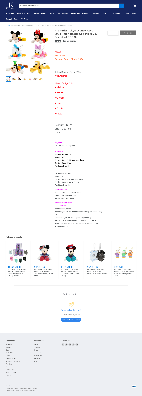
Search (8, 386)
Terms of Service (39, 353)
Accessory (10, 13)
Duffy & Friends (39, 13)
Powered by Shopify (30, 390)
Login (127, 13)
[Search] (121, 6)
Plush (104, 13)
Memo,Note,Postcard (79, 13)
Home (8, 25)
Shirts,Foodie (114, 13)
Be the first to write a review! (71, 320)
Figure (51, 13)
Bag (28, 13)
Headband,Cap (62, 13)
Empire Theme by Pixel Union (14, 390)
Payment (37, 347)
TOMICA (24, 19)
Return (36, 350)
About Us (37, 358)
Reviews (36, 361)
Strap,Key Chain (12, 19)
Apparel (20, 13)
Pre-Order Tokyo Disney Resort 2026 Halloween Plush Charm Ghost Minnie (97, 272)
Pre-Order (95, 13)
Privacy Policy (38, 356)
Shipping (36, 344)
